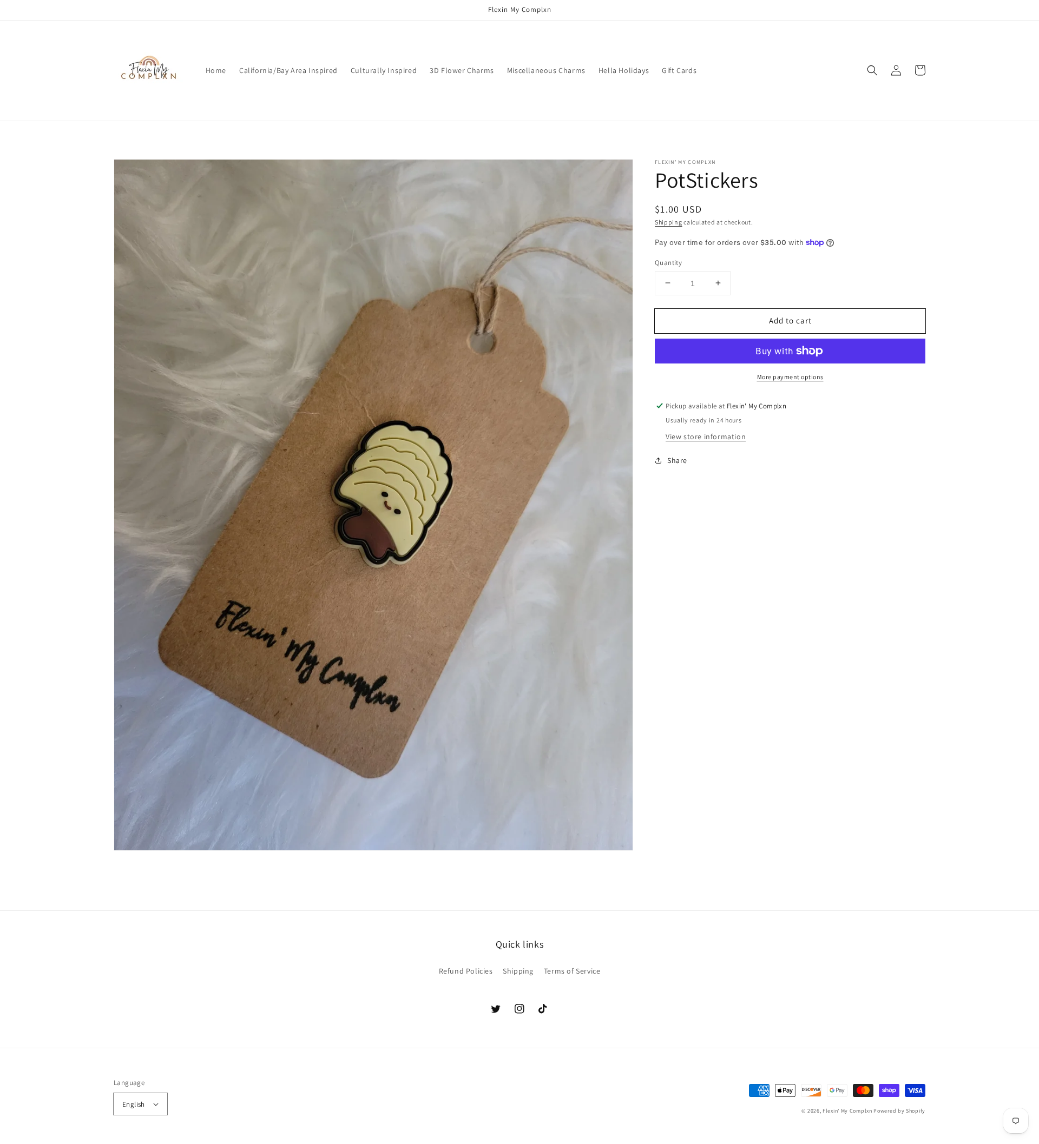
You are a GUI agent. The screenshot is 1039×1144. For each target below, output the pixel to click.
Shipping (668, 222)
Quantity (668, 262)
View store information (706, 436)
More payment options (790, 377)
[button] (872, 70)
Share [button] (677, 460)
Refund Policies (466, 971)
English (133, 1104)
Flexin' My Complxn (847, 1110)
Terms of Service (572, 971)
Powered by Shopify (899, 1110)
